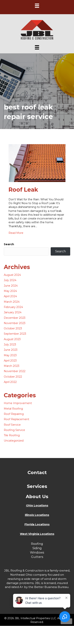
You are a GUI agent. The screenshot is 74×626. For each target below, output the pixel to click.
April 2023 (10, 360)
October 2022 (13, 376)
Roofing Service (14, 430)
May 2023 (10, 355)
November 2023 (14, 323)
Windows (37, 552)
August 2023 (12, 339)
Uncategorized (14, 440)
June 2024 (11, 285)
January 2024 (12, 312)
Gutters (37, 557)
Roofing (37, 544)
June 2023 (10, 349)
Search (9, 244)
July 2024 (10, 280)
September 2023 (15, 333)
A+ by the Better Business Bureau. (44, 587)
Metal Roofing (13, 408)
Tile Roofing (12, 435)
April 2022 (10, 382)
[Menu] (37, 5)
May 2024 (10, 291)
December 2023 (14, 318)
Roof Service (12, 424)
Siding (37, 548)
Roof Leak (23, 189)
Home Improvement (18, 403)
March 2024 (12, 301)
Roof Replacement (16, 419)
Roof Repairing (14, 414)
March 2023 (11, 366)
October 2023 (13, 328)
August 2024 (12, 275)
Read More (16, 233)
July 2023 (10, 344)
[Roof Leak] (37, 162)
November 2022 (14, 371)
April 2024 (10, 296)
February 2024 (13, 307)
